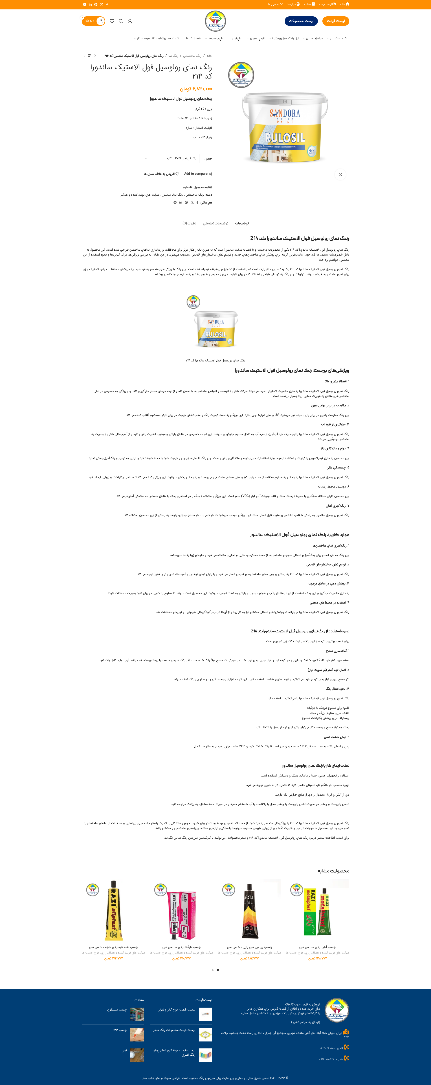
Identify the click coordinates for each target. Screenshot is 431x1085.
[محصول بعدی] (84, 56)
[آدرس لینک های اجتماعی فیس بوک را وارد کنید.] (107, 5)
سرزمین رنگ (207, 1078)
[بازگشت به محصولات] (89, 56)
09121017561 (326, 1059)
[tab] (242, 221)
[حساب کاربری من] (129, 21)
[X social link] (102, 5)
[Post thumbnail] (205, 1014)
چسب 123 (120, 1030)
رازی (307, 953)
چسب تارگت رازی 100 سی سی (181, 947)
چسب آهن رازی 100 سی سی (317, 947)
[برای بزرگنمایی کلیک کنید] (340, 174)
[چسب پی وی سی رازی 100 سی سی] (249, 911)
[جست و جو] (121, 21)
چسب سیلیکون (117, 1009)
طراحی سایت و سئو (168, 1078)
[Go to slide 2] (213, 970)
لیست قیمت (336, 21)
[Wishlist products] (112, 21)
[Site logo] (215, 20)
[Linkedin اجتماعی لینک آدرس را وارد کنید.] (90, 5)
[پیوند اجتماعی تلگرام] (85, 5)
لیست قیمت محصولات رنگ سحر (174, 1030)
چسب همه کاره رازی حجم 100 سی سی (113, 947)
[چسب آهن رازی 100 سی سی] (317, 911)
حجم (209, 158)
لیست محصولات (301, 21)
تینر (125, 1050)
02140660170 (327, 1048)
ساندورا (166, 194)
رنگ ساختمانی (192, 55)
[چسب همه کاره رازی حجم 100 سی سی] (113, 911)
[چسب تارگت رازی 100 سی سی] (181, 911)
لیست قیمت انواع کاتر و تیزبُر (176, 1009)
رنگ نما (173, 55)
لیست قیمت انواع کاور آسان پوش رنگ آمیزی (174, 1052)
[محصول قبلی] (95, 56)
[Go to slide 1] (218, 970)
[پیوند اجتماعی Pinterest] (96, 5)
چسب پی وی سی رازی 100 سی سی (249, 947)
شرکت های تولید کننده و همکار (140, 194)
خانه (209, 55)
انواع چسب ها (294, 953)
